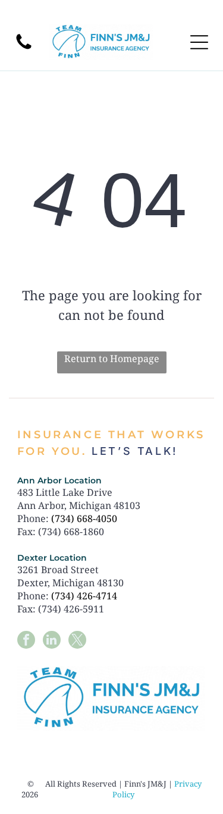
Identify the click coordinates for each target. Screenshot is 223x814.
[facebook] (26, 641)
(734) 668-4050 (84, 518)
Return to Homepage (111, 358)
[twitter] (77, 641)
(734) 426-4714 (84, 595)
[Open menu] (199, 42)
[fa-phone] (23, 48)
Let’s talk (132, 451)
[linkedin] (52, 641)
